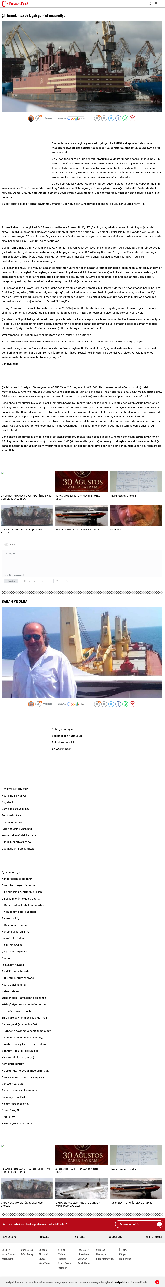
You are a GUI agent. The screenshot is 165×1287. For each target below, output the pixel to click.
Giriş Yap (100, 1249)
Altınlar (61, 1249)
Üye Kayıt (101, 1254)
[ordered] (43, 581)
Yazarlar (82, 1258)
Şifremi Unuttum (105, 1258)
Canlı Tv (6, 1249)
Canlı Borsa (27, 1249)
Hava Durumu (9, 1237)
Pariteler (79, 1237)
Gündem (43, 1249)
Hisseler (45, 1237)
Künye (122, 1254)
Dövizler (62, 1254)
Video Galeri (84, 1254)
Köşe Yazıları (45, 1263)
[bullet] (48, 581)
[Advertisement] (81, 131)
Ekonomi (43, 1254)
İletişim (123, 1249)
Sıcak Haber (84, 1263)
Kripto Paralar (154, 1237)
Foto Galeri (83, 1249)
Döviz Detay (27, 1254)
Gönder (11, 581)
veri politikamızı (123, 1282)
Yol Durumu (115, 1237)
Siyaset (43, 1258)
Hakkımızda (125, 1258)
